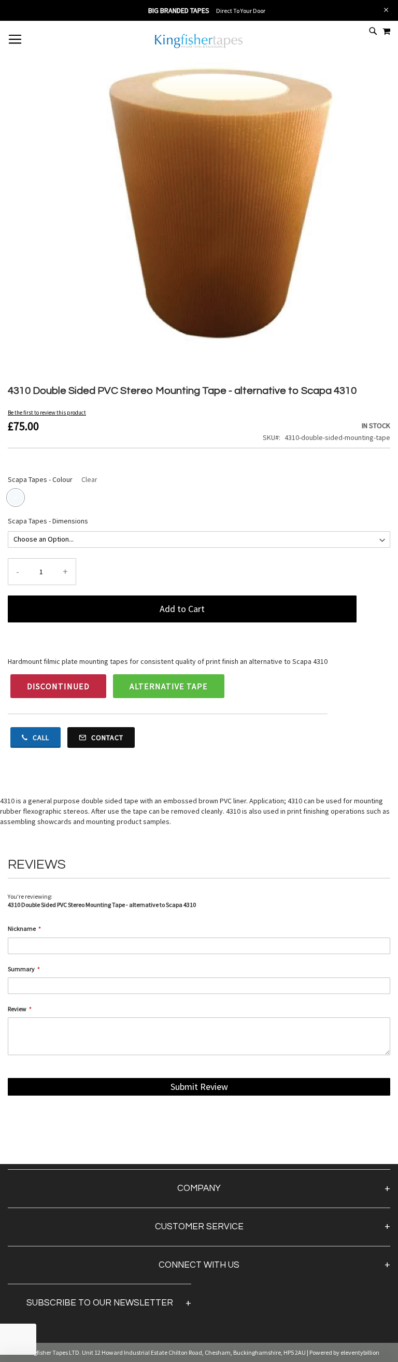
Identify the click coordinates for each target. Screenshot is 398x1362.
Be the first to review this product (47, 412)
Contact (106, 737)
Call (40, 737)
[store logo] (199, 47)
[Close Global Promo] (385, 9)
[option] (15, 497)
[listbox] (199, 499)
